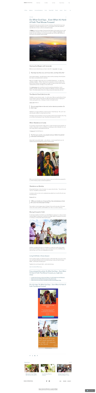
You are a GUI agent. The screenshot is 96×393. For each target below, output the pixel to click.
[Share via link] (37, 355)
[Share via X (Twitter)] (32, 355)
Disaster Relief (51, 10)
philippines (31, 10)
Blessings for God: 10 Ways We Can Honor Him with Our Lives (31, 374)
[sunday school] (64, 368)
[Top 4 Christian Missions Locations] (48, 368)
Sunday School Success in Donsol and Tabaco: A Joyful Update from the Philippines (64, 374)
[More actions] (65, 17)
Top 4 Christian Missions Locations (47, 374)
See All (70, 362)
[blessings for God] (32, 368)
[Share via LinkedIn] (34, 355)
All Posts (25, 10)
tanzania (61, 10)
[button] (38, 3)
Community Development (39, 10)
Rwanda (56, 10)
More (65, 10)
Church (46, 10)
